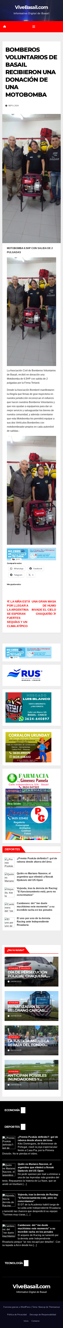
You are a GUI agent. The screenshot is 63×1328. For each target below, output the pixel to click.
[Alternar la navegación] (33, 27)
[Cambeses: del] (9, 907)
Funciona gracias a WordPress (17, 1307)
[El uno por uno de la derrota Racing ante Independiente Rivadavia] (9, 922)
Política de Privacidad (17, 1314)
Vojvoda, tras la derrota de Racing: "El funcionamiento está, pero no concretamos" (37, 891)
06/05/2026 (16, 1050)
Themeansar (54, 1307)
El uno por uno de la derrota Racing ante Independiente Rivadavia (33, 921)
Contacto (35, 1321)
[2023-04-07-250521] (31, 553)
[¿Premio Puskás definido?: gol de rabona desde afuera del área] (9, 862)
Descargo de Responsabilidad (43, 1314)
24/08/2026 (16, 981)
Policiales (25, 968)
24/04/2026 (16, 1085)
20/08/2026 (16, 1016)
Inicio (26, 1321)
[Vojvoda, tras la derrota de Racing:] (9, 892)
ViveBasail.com (31, 7)
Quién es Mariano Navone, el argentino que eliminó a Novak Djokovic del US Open (35, 876)
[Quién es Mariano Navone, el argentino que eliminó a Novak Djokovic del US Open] (9, 877)
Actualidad (13, 968)
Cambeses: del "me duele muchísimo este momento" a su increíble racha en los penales (35, 906)
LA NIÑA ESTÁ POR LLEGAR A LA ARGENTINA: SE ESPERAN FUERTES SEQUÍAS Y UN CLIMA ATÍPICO (18, 614)
